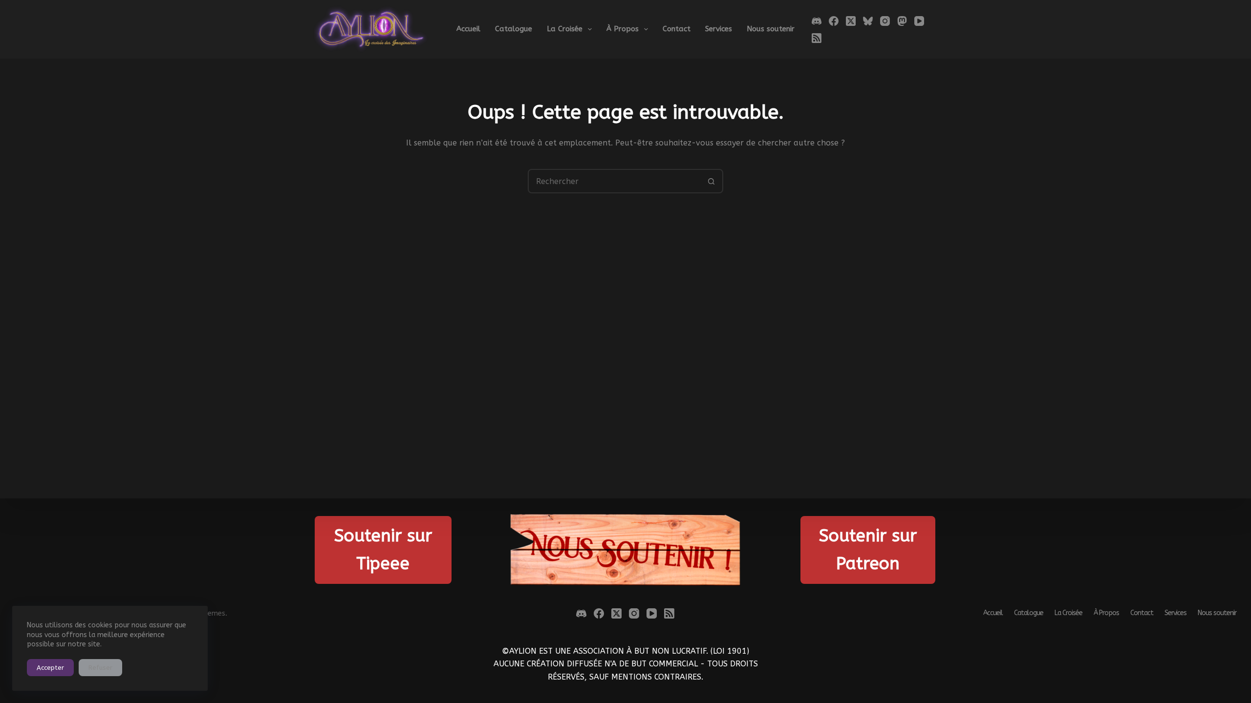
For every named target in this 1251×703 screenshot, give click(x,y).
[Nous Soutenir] (626, 550)
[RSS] (816, 38)
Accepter (50, 667)
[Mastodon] (902, 21)
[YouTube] (919, 21)
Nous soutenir (771, 28)
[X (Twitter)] (851, 21)
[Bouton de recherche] (711, 181)
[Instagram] (885, 21)
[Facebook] (834, 21)
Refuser (100, 667)
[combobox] (614, 181)
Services (718, 28)
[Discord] (816, 21)
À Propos (622, 28)
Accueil (468, 28)
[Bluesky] (868, 21)
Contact (676, 28)
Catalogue (513, 28)
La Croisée (564, 28)
